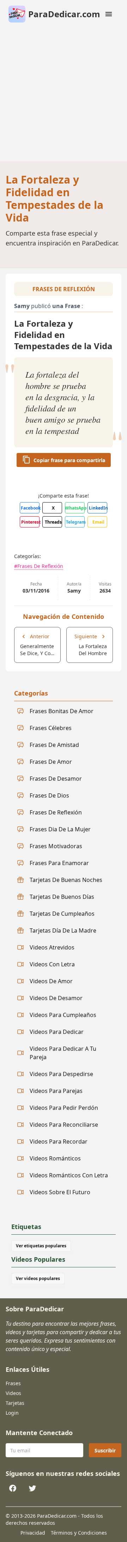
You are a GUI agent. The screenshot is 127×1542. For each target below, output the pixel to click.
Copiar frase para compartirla (69, 460)
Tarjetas (15, 1403)
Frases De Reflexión (63, 289)
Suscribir (105, 1450)
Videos (13, 1393)
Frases (13, 1383)
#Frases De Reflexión (38, 566)
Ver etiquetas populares (41, 1246)
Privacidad (32, 1532)
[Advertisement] (63, 95)
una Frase (66, 306)
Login (12, 1412)
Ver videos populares (38, 1278)
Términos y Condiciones (79, 1532)
